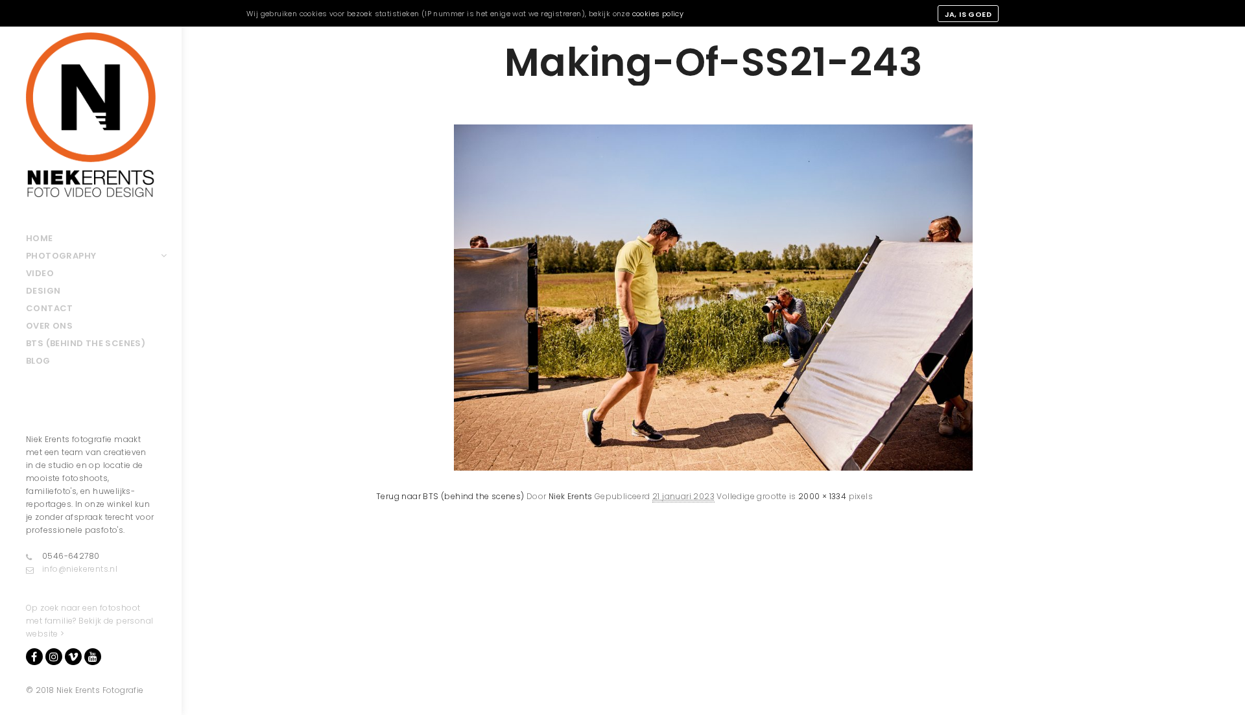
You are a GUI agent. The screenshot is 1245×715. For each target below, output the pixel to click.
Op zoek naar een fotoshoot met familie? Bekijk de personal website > (89, 620)
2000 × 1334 (822, 496)
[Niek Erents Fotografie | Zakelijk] (91, 114)
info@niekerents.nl (79, 568)
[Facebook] (34, 656)
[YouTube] (92, 656)
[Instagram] (53, 656)
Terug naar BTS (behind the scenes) (450, 496)
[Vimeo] (73, 656)
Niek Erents (570, 496)
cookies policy (658, 13)
